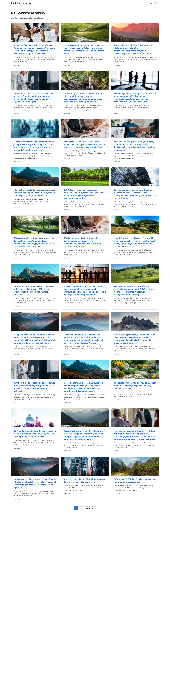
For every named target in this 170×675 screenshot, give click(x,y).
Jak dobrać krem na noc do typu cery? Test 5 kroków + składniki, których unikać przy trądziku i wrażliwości (135, 386)
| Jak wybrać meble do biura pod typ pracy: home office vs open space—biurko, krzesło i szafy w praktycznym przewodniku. (34, 193)
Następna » (90, 508)
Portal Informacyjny (22, 3)
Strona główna (153, 3)
